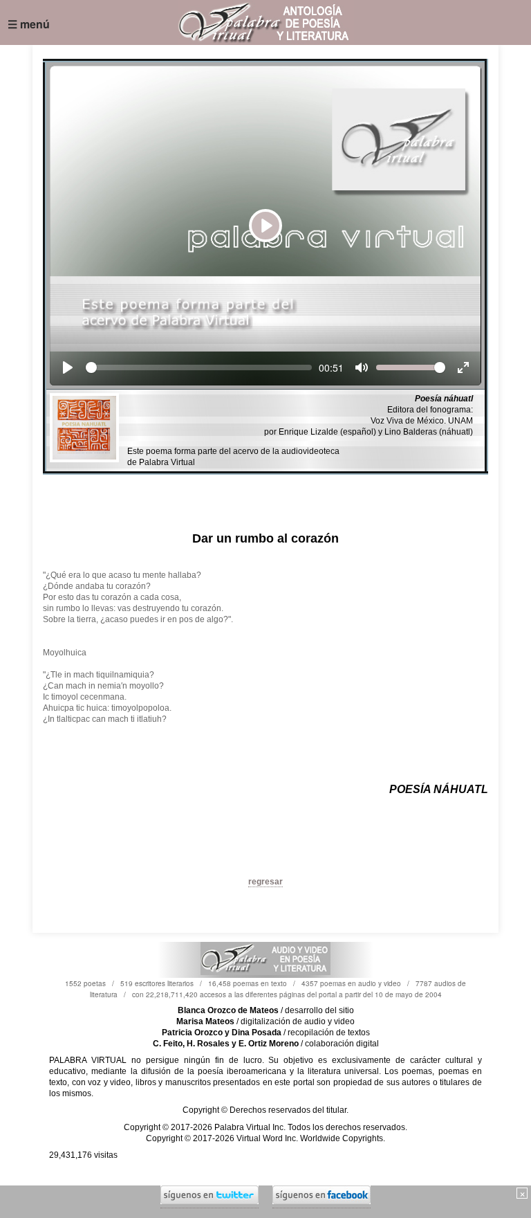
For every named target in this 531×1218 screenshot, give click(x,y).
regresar (265, 882)
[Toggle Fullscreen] (463, 367)
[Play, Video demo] (68, 367)
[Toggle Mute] (362, 367)
